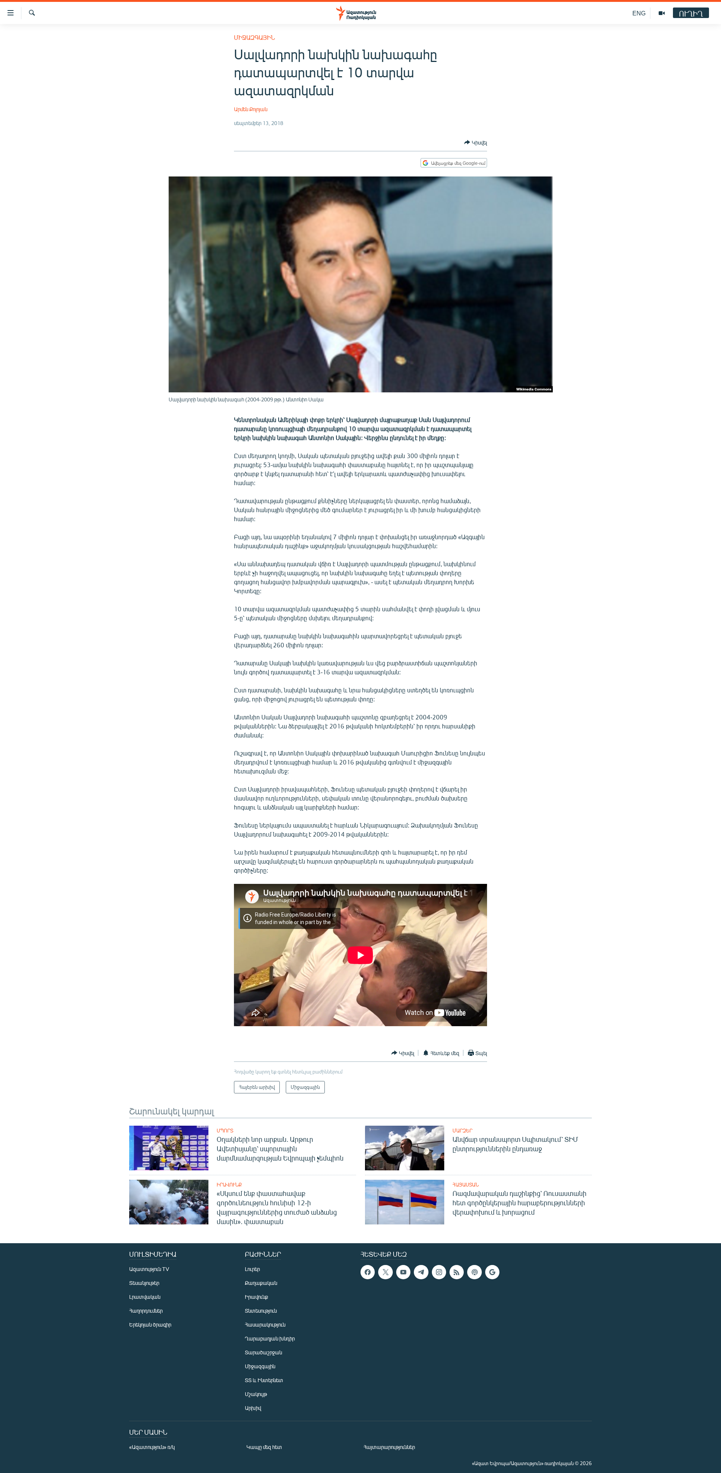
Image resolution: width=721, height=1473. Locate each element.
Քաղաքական (261, 1283)
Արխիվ (253, 1408)
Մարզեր (462, 1131)
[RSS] (456, 1272)
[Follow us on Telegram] (421, 1272)
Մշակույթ (256, 1394)
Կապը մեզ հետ (264, 1447)
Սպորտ (225, 1131)
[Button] (475, 142)
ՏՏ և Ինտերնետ (264, 1380)
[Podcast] (474, 1272)
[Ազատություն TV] (661, 13)
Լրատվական (144, 1297)
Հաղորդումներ (146, 1310)
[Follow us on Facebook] (367, 1272)
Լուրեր (252, 1269)
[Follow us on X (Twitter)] (385, 1272)
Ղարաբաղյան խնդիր (270, 1338)
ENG (639, 13)
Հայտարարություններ (389, 1447)
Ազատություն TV (149, 1269)
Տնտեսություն (261, 1310)
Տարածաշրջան (263, 1352)
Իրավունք (229, 1185)
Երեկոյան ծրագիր (150, 1324)
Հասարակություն (265, 1324)
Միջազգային (254, 37)
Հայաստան (466, 1185)
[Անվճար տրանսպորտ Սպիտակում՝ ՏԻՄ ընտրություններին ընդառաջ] (404, 1148)
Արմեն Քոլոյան (250, 109)
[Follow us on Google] (492, 1272)
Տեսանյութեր (144, 1283)
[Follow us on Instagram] (439, 1272)
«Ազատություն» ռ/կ (152, 1447)
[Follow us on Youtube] (403, 1272)
